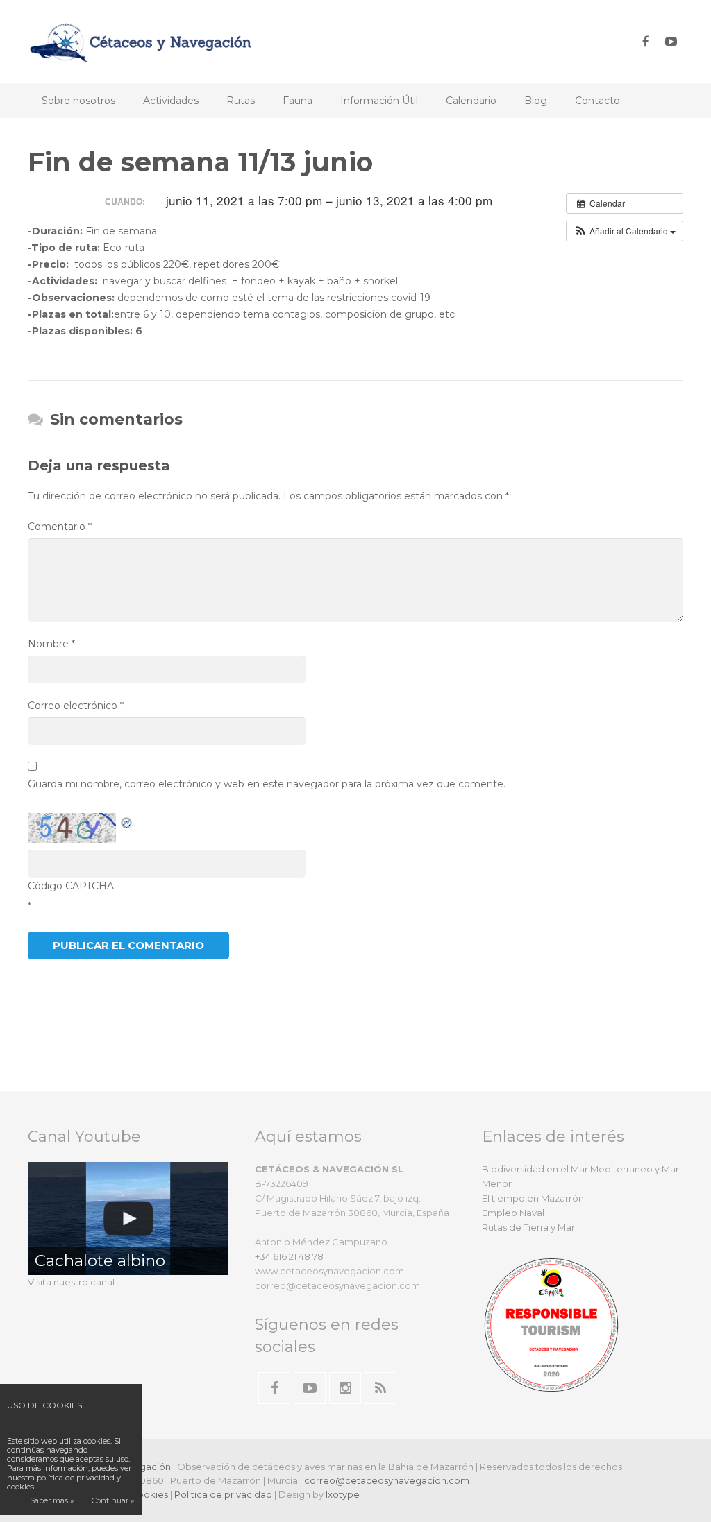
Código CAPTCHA (71, 886)
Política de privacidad (223, 1494)
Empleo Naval (513, 1212)
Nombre (51, 644)
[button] (625, 231)
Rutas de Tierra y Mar (528, 1227)
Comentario (60, 526)
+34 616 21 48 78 (289, 1256)
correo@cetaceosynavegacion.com (386, 1480)
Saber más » (52, 1500)
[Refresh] (127, 821)
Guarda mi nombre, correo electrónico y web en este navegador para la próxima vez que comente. (266, 784)
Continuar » (113, 1500)
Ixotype (343, 1494)
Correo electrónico (76, 705)
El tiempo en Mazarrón (533, 1198)
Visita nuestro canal (71, 1282)
